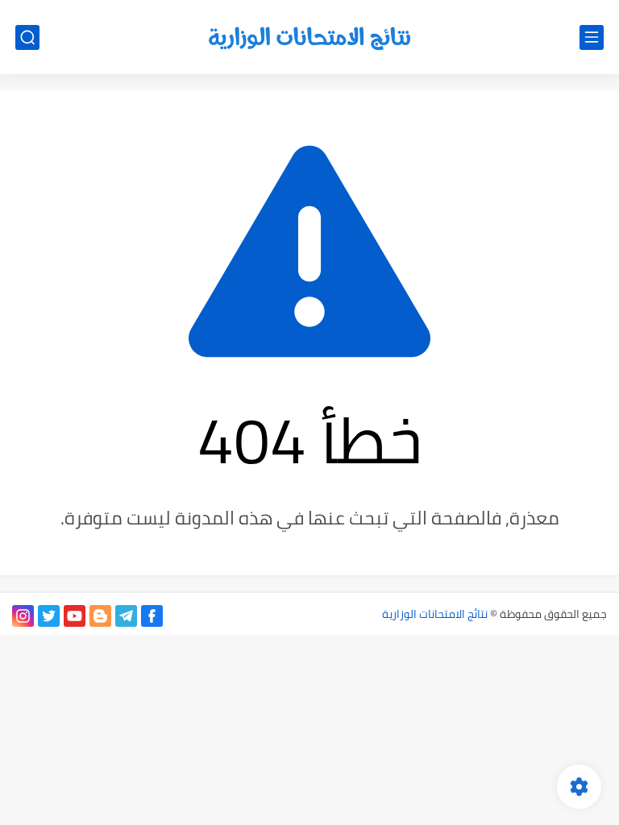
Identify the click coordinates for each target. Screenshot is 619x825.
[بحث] (27, 37)
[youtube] (74, 616)
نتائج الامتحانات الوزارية (435, 613)
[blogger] (100, 616)
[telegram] (126, 616)
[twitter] (49, 616)
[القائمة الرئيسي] (592, 37)
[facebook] (152, 616)
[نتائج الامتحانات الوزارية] (309, 37)
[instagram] (23, 616)
